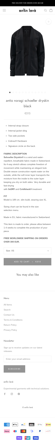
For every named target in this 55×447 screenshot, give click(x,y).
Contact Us (9, 315)
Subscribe (14, 369)
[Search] (45, 10)
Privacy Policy (10, 330)
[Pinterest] (19, 394)
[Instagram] (12, 394)
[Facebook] (5, 394)
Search (7, 309)
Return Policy (10, 325)
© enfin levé (27, 407)
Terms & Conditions (13, 320)
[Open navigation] (4, 10)
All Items (8, 304)
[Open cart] (51, 10)
